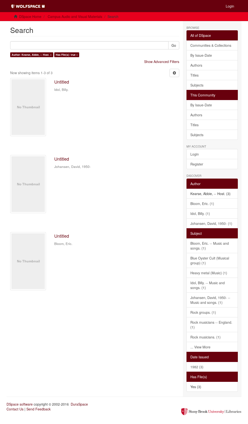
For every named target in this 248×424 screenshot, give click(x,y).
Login (194, 154)
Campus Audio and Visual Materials (75, 16)
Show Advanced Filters (161, 61)
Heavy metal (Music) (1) (208, 272)
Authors (196, 65)
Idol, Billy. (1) (200, 213)
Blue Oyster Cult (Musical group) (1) (209, 260)
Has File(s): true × (67, 54)
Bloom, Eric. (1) (202, 203)
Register (196, 164)
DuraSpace (79, 404)
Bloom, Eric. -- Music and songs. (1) (209, 246)
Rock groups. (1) (203, 312)
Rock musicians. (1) (205, 337)
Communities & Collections (210, 45)
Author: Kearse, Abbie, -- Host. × (32, 54)
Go (173, 45)
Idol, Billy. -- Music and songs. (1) (207, 285)
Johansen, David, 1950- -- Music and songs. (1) (210, 300)
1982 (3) (196, 366)
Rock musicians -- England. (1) (211, 325)
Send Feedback (38, 409)
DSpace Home (30, 16)
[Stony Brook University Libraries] (211, 411)
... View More (200, 347)
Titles (194, 75)
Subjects (196, 85)
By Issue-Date (201, 55)
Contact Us (15, 409)
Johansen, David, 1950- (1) (211, 223)
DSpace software (20, 404)
